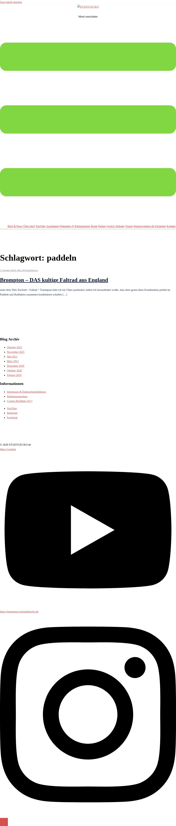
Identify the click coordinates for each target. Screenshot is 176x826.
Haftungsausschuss (17, 396)
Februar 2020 (14, 375)
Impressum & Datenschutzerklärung (26, 391)
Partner (102, 226)
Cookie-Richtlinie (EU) (19, 401)
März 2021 (13, 361)
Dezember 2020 (15, 365)
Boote (94, 226)
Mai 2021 (12, 356)
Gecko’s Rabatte (115, 226)
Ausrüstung (52, 226)
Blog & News (15, 226)
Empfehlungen (32, 270)
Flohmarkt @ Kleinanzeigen (74, 226)
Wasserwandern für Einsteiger (150, 226)
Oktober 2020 (14, 370)
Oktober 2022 (14, 347)
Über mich (29, 226)
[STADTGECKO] (88, 6)
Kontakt (171, 226)
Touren (129, 226)
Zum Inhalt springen (11, 2)
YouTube (41, 226)
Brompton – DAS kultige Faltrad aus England (54, 280)
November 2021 (16, 352)
